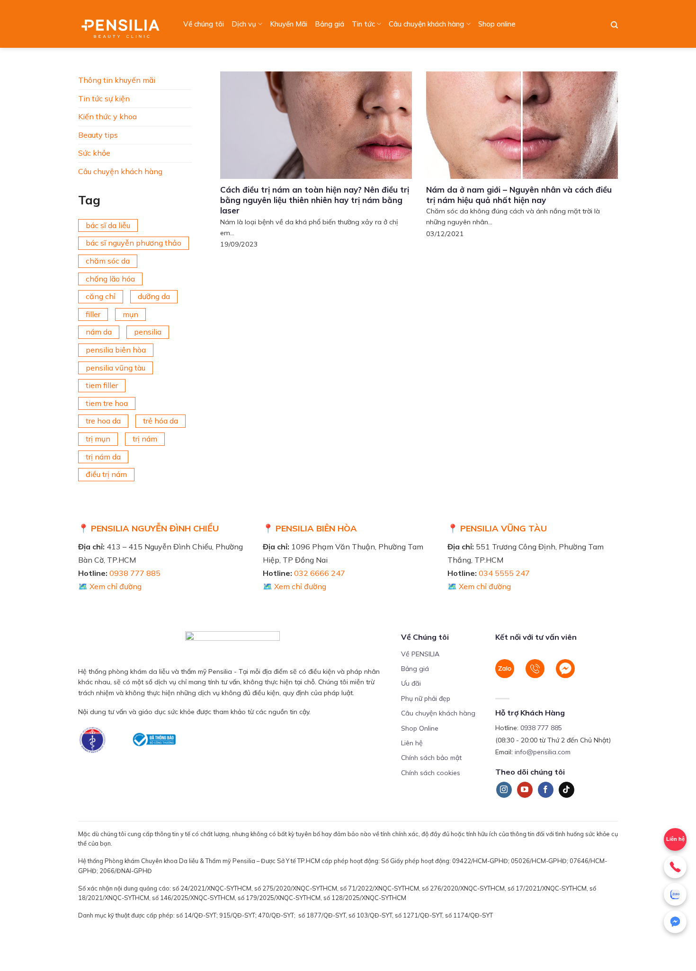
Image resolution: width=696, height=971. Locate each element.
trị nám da (103, 456)
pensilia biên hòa (116, 349)
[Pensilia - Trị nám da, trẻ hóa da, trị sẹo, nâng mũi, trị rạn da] (123, 24)
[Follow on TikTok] (566, 790)
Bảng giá (329, 23)
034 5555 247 (504, 573)
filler (93, 314)
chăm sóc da (108, 260)
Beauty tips (98, 135)
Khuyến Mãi (288, 23)
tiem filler (102, 385)
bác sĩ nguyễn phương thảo (133, 242)
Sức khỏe (94, 153)
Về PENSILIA (420, 654)
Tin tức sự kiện (104, 98)
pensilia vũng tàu (115, 367)
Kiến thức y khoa (107, 116)
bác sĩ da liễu (108, 225)
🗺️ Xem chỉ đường (110, 586)
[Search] (614, 25)
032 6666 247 (319, 573)
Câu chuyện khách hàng (426, 23)
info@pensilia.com (543, 752)
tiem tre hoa (107, 403)
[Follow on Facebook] (545, 790)
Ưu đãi (411, 683)
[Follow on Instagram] (504, 790)
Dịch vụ (244, 23)
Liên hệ (412, 743)
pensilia (147, 331)
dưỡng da (154, 296)
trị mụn (98, 438)
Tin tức (363, 23)
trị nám (145, 438)
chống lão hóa (110, 278)
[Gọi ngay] (675, 867)
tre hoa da (103, 420)
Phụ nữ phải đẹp (425, 698)
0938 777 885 (135, 573)
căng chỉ (101, 296)
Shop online (497, 23)
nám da (99, 331)
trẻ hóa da (160, 420)
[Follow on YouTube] (525, 790)
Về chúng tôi (203, 23)
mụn (130, 314)
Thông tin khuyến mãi (116, 80)
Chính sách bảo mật (431, 757)
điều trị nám (106, 474)
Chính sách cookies (430, 772)
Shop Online (419, 728)
